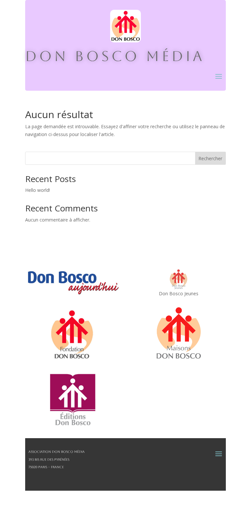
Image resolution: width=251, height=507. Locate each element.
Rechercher (210, 158)
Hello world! (37, 190)
